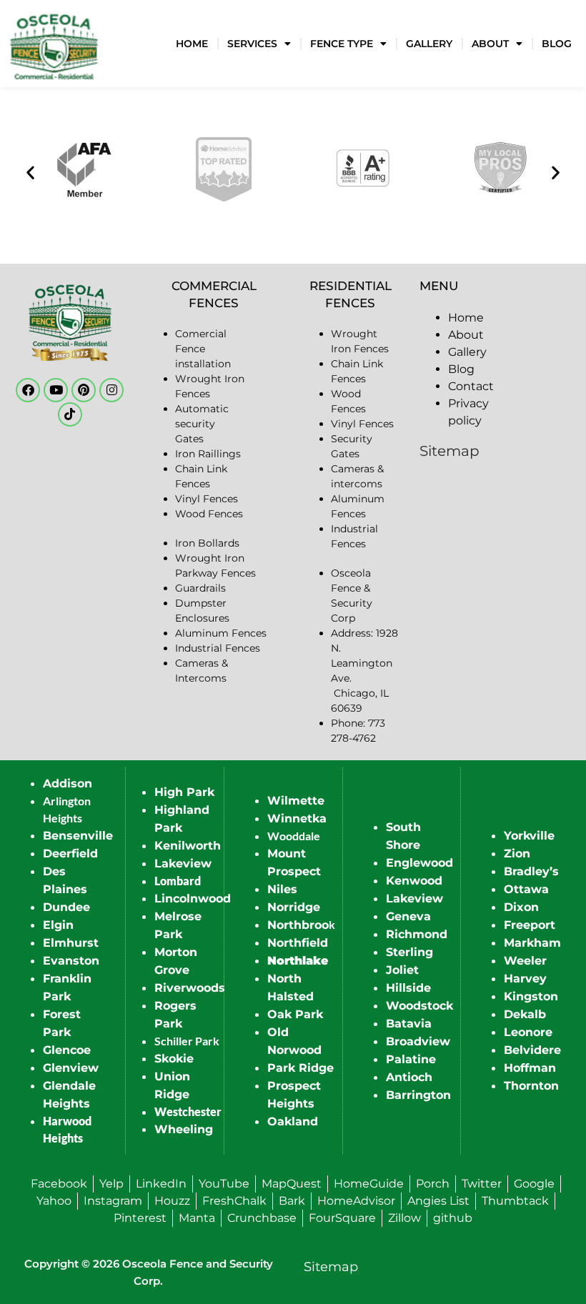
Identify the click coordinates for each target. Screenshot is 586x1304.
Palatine (411, 1059)
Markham (532, 943)
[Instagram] (111, 390)
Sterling (409, 952)
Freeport (529, 925)
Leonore (528, 1032)
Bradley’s (531, 871)
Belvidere (532, 1050)
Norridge (293, 907)
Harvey (525, 978)
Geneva (408, 916)
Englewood (419, 863)
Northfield (297, 943)
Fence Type (341, 43)
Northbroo (298, 925)
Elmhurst (71, 943)
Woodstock (419, 1005)
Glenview (71, 1068)
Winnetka (297, 818)
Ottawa (526, 889)
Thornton (531, 1086)
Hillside (408, 988)
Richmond (416, 934)
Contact (471, 386)
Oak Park (295, 1014)
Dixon (521, 907)
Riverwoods (189, 988)
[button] (30, 172)
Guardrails (200, 588)
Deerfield (70, 853)
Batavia (409, 1023)
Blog (557, 43)
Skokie (174, 1058)
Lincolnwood (192, 898)
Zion (517, 853)
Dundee (66, 907)
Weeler (525, 960)
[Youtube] (56, 390)
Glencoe (67, 1050)
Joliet (402, 970)
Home (192, 43)
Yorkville (529, 835)
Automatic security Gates (202, 423)
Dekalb (525, 1014)
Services (252, 43)
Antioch (409, 1077)
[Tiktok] (70, 414)
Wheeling (183, 1129)
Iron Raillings (208, 453)
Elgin (58, 925)
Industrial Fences (217, 648)
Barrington (418, 1095)
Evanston (71, 960)
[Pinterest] (83, 390)
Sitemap (449, 450)
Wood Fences (209, 513)
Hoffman (530, 1068)
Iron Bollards (207, 543)
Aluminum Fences (221, 633)
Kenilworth (187, 845)
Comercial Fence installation (203, 348)
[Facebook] (28, 390)
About (490, 43)
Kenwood (414, 880)
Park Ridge (300, 1068)
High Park (184, 792)
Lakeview (183, 863)
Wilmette (295, 800)
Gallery (429, 43)
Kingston (531, 996)
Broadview (418, 1041)
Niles (282, 889)
